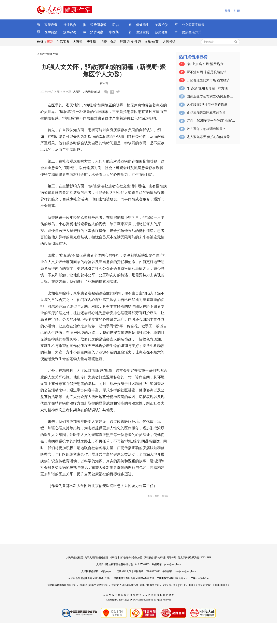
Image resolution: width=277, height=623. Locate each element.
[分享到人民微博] (112, 92)
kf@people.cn (107, 571)
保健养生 (142, 25)
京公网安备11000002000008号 (214, 585)
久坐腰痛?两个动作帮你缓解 (207, 104)
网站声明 (160, 557)
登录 (227, 10)
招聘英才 (114, 557)
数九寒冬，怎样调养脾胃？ (206, 129)
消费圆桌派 (98, 25)
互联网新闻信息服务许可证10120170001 (89, 578)
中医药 (114, 32)
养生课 (91, 41)
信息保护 (183, 557)
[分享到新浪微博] (118, 92)
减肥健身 (161, 32)
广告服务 (126, 557)
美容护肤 (161, 25)
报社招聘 (103, 557)
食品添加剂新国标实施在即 (206, 112)
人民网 (40, 53)
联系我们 (194, 557)
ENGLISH (206, 557)
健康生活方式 (191, 32)
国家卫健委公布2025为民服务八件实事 (211, 96)
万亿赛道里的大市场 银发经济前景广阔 (211, 80)
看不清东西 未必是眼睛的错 (207, 72)
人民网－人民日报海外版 (86, 91)
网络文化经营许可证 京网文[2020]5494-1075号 (113, 585)
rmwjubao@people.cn (185, 571)
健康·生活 (52, 53)
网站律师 (171, 557)
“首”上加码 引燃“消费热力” (205, 64)
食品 (113, 41)
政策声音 (50, 25)
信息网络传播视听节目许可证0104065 (67, 585)
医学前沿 (50, 32)
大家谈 (78, 41)
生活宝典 (142, 32)
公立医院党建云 (193, 25)
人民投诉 (169, 41)
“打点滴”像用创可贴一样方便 (207, 88)
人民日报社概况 (74, 557)
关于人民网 (91, 557)
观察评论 (69, 32)
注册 (237, 10)
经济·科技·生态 (130, 41)
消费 (103, 41)
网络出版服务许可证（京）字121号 (159, 585)
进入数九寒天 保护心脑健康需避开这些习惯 (211, 137)
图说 (115, 25)
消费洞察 (96, 32)
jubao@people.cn (172, 564)
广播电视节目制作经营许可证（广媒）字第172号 (183, 578)
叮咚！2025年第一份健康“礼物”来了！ (211, 120)
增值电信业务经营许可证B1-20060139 (134, 578)
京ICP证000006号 (188, 585)
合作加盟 (137, 557)
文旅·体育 (152, 41)
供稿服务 (149, 557)
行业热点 (69, 25)
